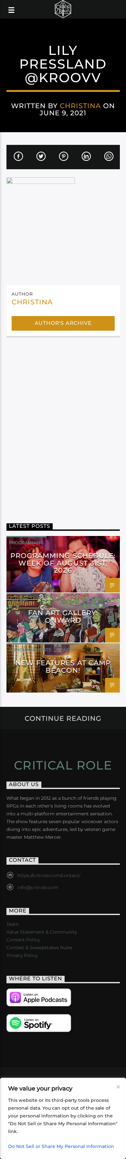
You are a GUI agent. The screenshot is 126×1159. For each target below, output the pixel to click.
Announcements (30, 649)
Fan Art (18, 599)
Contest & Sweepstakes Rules (39, 947)
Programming (26, 542)
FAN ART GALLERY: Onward (63, 616)
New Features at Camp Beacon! (63, 666)
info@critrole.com (37, 887)
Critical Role (63, 765)
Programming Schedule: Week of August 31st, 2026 (63, 563)
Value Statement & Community (41, 932)
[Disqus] (63, 425)
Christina (80, 106)
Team (12, 924)
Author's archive (63, 323)
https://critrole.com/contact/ (48, 875)
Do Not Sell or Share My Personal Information (61, 1146)
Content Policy (23, 940)
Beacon (66, 649)
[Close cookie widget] (118, 1087)
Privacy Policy (21, 955)
